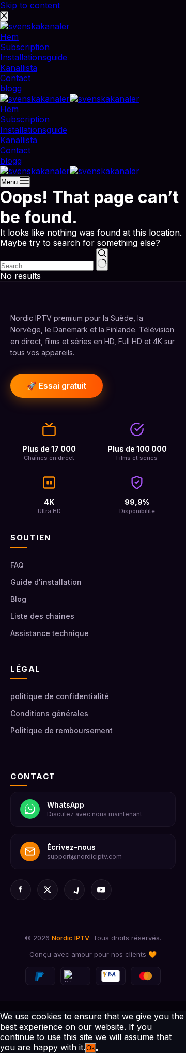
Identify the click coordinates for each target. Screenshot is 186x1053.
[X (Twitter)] (47, 889)
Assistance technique (49, 633)
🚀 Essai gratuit (56, 386)
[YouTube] (101, 889)
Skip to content (30, 5)
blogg (11, 161)
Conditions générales (49, 713)
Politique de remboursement (61, 730)
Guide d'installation (46, 582)
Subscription (25, 119)
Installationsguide (33, 130)
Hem (9, 109)
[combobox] (47, 266)
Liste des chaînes (42, 616)
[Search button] (102, 259)
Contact (15, 150)
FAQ (17, 565)
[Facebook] (20, 889)
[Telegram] (74, 889)
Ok (90, 1048)
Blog (18, 599)
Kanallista (18, 140)
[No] (97, 1050)
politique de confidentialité (59, 696)
